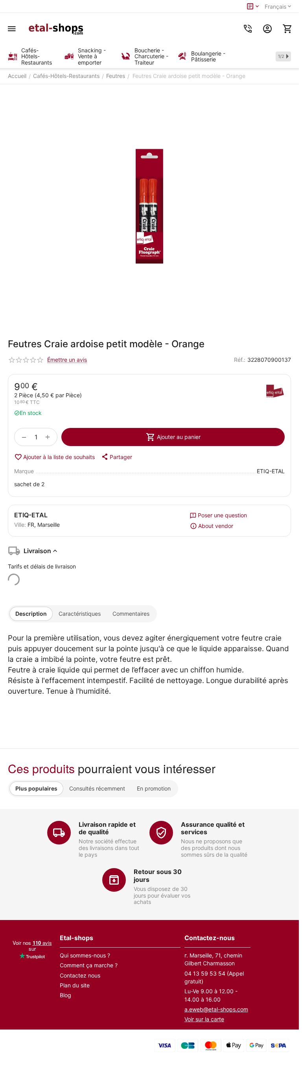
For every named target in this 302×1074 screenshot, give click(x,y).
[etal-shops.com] (57, 28)
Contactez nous (80, 975)
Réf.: (239, 359)
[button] (116, 457)
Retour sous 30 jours (158, 875)
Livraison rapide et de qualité (107, 828)
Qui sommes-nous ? (85, 955)
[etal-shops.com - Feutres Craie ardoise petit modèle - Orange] (149, 206)
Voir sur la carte (204, 1019)
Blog (65, 995)
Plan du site (75, 985)
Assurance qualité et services (213, 828)
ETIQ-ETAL (31, 515)
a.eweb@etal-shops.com (216, 1009)
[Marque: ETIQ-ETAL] (275, 392)
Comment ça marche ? (89, 965)
